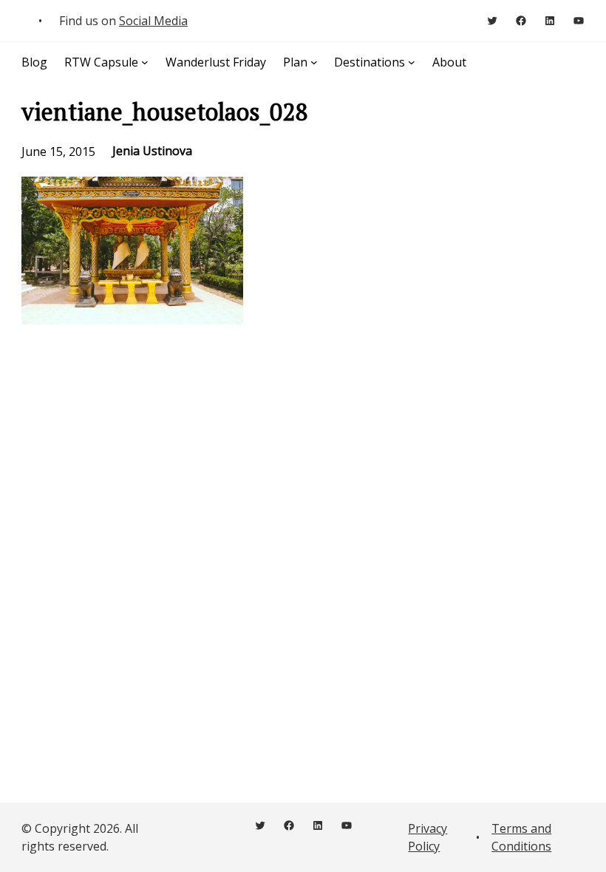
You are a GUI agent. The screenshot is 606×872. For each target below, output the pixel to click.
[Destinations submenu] (411, 62)
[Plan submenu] (314, 62)
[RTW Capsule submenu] (145, 62)
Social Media (153, 21)
